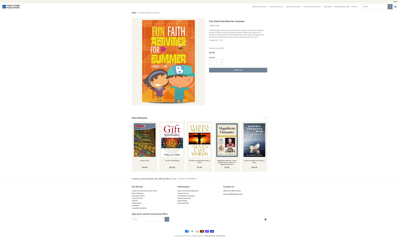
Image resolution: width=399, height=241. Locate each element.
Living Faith (135, 205)
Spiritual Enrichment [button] (293, 7)
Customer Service (183, 193)
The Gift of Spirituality (172, 160)
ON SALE (354, 7)
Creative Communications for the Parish (144, 191)
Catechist (135, 201)
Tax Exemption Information (186, 196)
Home (134, 13)
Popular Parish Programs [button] (312, 7)
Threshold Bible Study (341, 7)
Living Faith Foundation (139, 208)
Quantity (212, 57)
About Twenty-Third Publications (188, 191)
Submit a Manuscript (184, 198)
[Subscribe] (167, 219)
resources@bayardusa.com (233, 194)
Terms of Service (210, 236)
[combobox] (377, 6)
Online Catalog (182, 201)
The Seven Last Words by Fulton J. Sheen (199, 161)
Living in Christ (144, 160)
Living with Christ (137, 198)
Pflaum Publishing (137, 193)
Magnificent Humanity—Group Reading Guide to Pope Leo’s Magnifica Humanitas (226, 162)
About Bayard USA (183, 203)
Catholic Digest (136, 203)
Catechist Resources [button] (259, 7)
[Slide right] (265, 118)
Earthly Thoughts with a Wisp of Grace (254, 161)
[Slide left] (261, 118)
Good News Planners (138, 196)
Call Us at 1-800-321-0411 (232, 191)
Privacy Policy (220, 236)
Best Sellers (328, 7)
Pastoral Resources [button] (276, 7)
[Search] (390, 6)
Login (395, 1)
